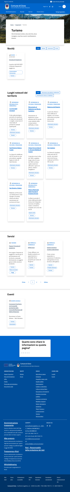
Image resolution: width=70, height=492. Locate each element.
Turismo (13, 243)
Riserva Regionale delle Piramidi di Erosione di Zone (33, 192)
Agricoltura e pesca (41, 374)
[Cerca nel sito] (64, 6)
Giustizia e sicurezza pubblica (41, 395)
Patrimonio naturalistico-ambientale (50, 92)
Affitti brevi (31, 247)
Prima (24, 282)
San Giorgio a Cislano (15, 188)
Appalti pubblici (40, 382)
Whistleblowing (10, 464)
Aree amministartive (9, 377)
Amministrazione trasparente (11, 424)
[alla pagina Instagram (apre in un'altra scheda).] (52, 6)
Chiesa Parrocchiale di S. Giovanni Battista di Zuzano (34, 150)
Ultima (46, 282)
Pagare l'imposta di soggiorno (14, 247)
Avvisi (56, 48)
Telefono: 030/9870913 (33, 428)
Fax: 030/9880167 (32, 431)
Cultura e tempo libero (41, 389)
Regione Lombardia (8, 1)
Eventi (53, 377)
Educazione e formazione (42, 392)
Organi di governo (8, 374)
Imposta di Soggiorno (15, 60)
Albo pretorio (9, 438)
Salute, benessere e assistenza (41, 405)
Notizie (43, 48)
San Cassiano (51, 148)
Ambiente (38, 377)
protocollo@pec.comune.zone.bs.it (34, 444)
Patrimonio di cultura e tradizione (45, 95)
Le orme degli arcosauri (13, 110)
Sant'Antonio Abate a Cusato (15, 149)
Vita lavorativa (39, 416)
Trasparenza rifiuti (11, 451)
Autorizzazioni (39, 384)
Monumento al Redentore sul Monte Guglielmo (34, 109)
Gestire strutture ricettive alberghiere (53, 248)
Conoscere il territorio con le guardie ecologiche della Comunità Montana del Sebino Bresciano (15, 308)
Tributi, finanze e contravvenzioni (40, 410)
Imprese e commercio (41, 399)
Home (12, 25)
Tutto (38, 48)
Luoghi (53, 374)
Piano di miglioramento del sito (61, 480)
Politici (6, 382)
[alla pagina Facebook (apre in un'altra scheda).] (49, 6)
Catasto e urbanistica (41, 387)
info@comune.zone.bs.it (33, 439)
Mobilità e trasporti (41, 401)
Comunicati (50, 48)
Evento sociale (15, 301)
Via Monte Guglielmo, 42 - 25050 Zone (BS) (36, 426)
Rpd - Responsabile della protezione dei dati (35, 449)
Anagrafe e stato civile (41, 379)
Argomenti (18, 25)
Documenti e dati (8, 387)
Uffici (5, 379)
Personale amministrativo (10, 384)
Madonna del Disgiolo (53, 107)
